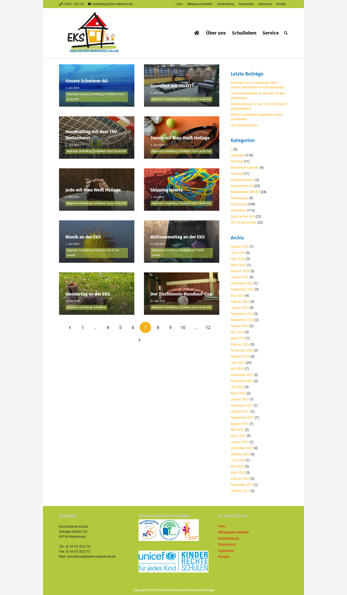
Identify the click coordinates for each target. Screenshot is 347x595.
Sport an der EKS (201, 99)
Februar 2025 (240, 302)
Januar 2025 (240, 308)
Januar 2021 (240, 442)
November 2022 (242, 381)
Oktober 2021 (240, 411)
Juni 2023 (238, 363)
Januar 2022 (240, 399)
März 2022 (238, 393)
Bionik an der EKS (83, 237)
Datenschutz (227, 544)
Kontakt (223, 557)
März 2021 (238, 436)
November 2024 (242, 314)
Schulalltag (96, 94)
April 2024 (238, 338)
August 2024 (240, 326)
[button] (286, 33)
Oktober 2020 (240, 454)
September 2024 (242, 320)
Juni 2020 (238, 460)
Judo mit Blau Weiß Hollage (93, 190)
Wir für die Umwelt (244, 222)
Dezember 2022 (242, 375)
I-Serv (222, 526)
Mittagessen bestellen (233, 532)
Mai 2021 (237, 430)
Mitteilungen (239, 198)
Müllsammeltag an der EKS (177, 237)
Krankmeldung (228, 538)
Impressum (226, 551)
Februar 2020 (240, 478)
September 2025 (242, 289)
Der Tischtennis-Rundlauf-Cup (181, 294)
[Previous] (70, 327)
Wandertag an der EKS (87, 294)
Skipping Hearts (166, 190)
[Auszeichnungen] (173, 530)
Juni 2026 (238, 253)
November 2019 (242, 485)
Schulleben (110, 94)
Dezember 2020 (242, 448)
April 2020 (238, 472)
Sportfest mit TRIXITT (172, 86)
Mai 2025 (237, 296)
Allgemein (72, 94)
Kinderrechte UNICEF (245, 192)
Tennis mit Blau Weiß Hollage (180, 138)
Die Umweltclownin (244, 125)
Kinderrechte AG (242, 186)
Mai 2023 (237, 369)
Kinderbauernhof (242, 180)
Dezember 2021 (242, 405)
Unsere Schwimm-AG (86, 81)
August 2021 (240, 424)
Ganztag (84, 94)
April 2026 (238, 259)
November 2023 (242, 350)
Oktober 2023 (240, 356)
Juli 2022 (237, 387)
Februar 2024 (240, 344)
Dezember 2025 (242, 283)
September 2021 (242, 417)
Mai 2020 (237, 466)
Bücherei (237, 161)
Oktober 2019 (240, 491)
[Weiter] (139, 340)
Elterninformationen (245, 168)
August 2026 (240, 246)
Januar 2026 (240, 277)
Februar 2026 (240, 271)
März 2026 (238, 265)
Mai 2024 (237, 332)
